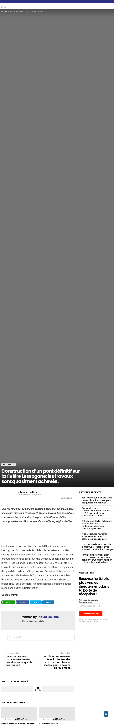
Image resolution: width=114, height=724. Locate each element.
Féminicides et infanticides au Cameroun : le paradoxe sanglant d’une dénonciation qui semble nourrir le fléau (97, 558)
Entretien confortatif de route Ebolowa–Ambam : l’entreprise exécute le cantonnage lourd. (97, 525)
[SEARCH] (104, 6)
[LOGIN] (111, 6)
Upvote (17, 689)
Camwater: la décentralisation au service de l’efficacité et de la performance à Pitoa (96, 512)
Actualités (21, 719)
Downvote (58, 689)
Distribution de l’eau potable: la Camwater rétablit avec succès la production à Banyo (97, 547)
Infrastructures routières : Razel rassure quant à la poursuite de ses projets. (95, 536)
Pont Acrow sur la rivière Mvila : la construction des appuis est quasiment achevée (97, 500)
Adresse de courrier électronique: (89, 601)
